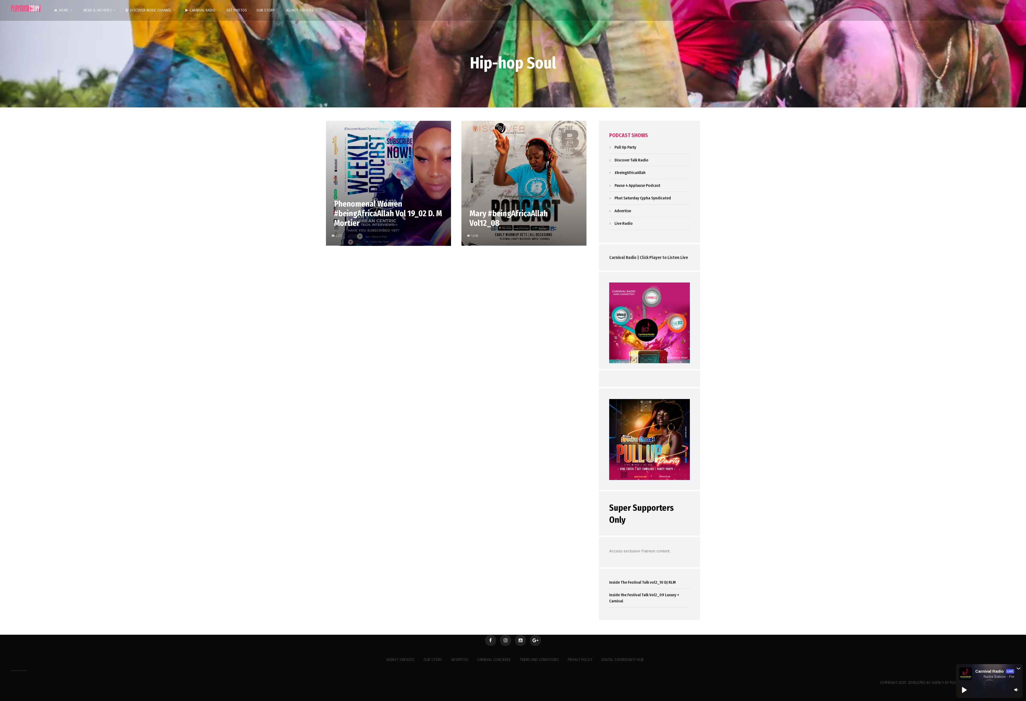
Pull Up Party (625, 147)
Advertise (623, 210)
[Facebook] (490, 640)
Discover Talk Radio (631, 160)
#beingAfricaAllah (630, 172)
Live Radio (624, 223)
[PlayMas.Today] (26, 8)
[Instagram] (505, 640)
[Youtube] (520, 640)
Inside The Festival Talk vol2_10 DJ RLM (642, 582)
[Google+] (535, 640)
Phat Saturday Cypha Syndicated (643, 198)
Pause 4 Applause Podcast (637, 185)
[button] (1018, 668)
